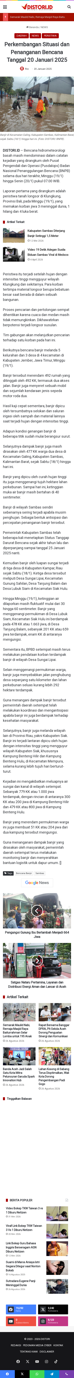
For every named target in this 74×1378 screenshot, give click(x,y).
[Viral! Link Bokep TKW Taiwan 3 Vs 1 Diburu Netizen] (57, 1231)
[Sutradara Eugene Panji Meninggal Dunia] (57, 1286)
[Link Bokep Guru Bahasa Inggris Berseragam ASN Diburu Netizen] (57, 1248)
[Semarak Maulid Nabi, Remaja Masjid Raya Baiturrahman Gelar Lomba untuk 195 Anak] (19, 1012)
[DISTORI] (37, 6)
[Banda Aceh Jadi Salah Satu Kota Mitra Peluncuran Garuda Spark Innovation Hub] (19, 1056)
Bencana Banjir (24, 873)
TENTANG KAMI (29, 1351)
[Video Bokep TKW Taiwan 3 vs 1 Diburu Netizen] (57, 1213)
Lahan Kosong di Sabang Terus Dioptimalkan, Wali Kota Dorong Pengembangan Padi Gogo (54, 1076)
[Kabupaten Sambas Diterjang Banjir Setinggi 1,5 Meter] (14, 235)
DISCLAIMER (47, 1351)
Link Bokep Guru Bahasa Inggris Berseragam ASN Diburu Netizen (21, 1247)
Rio (27, 69)
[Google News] (37, 883)
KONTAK (58, 1345)
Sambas (40, 873)
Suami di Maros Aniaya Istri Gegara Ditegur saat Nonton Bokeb (23, 1266)
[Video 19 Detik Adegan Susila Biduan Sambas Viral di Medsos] (14, 254)
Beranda (34, 27)
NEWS (44, 27)
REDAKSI (16, 1345)
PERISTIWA (50, 35)
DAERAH (22, 35)
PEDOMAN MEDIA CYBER (37, 1345)
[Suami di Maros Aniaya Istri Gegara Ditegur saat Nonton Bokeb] (57, 1267)
